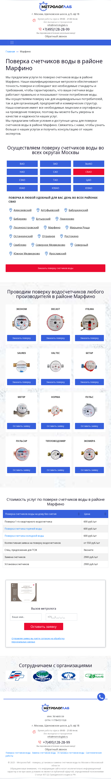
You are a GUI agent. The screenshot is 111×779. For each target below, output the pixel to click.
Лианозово (67, 219)
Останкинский (23, 236)
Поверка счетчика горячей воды (23, 528)
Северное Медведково (50, 245)
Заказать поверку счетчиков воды (55, 268)
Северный (81, 245)
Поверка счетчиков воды (18, 752)
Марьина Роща (80, 227)
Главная (10, 51)
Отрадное (48, 236)
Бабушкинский (78, 210)
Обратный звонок (56, 36)
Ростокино (71, 236)
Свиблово (20, 245)
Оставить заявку (21, 426)
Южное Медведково (27, 253)
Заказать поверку (21, 338)
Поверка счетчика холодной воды (24, 535)
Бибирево (20, 219)
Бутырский (43, 219)
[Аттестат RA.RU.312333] (23, 592)
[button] (78, 514)
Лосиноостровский (26, 227)
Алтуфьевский (50, 210)
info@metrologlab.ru (58, 25)
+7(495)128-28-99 (56, 29)
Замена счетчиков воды (44, 752)
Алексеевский (23, 210)
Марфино (54, 227)
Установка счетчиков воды (70, 752)
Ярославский (57, 253)
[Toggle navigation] (12, 42)
